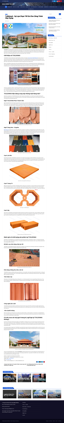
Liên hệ (24, 415)
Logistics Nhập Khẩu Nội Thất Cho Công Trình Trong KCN (9, 395)
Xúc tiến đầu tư (51, 56)
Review (6, 14)
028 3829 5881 (11, 358)
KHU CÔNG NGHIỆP (8, 4)
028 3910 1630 (8, 359)
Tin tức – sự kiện (51, 51)
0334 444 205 (7, 406)
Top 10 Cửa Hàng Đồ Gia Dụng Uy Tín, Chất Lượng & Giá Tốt (9, 379)
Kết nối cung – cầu (52, 40)
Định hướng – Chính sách (27, 406)
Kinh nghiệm (51, 42)
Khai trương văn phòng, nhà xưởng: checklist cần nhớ (38, 395)
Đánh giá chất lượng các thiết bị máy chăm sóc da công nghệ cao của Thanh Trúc (24, 379)
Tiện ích (50, 49)
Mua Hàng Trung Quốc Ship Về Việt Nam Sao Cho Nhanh (24, 395)
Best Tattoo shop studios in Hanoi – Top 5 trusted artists (38, 379)
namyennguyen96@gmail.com (9, 408)
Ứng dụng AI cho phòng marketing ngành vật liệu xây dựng (53, 396)
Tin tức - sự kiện (38, 375)
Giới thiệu (24, 402)
